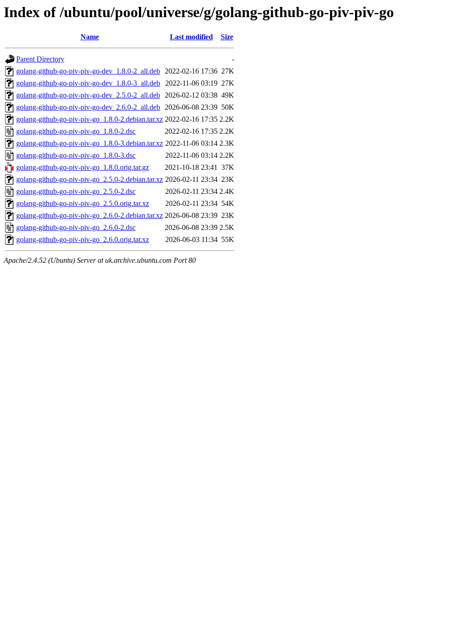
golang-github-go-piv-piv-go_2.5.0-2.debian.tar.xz (89, 179)
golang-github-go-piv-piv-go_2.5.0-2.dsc (76, 191)
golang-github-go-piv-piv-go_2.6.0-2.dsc (76, 227)
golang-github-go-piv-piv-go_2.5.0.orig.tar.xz (82, 203)
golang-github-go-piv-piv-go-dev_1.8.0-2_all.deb (88, 71)
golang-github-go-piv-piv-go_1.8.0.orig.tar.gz (82, 167)
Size (227, 37)
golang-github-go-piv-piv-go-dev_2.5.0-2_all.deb (88, 95)
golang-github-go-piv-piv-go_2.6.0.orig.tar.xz (82, 239)
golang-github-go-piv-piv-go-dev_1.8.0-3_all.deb (88, 83)
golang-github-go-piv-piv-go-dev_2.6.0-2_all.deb (88, 107)
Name (90, 37)
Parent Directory (40, 59)
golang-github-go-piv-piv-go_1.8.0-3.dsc (76, 155)
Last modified (191, 37)
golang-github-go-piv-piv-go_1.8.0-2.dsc (76, 131)
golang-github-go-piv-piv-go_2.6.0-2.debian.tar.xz (89, 215)
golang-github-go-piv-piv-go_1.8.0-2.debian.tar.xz (89, 119)
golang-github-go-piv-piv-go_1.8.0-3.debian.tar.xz (89, 143)
